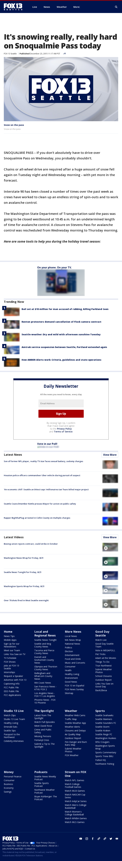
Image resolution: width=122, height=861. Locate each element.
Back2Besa (101, 690)
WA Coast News (42, 682)
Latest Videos (14, 537)
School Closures (103, 676)
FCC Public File (11, 687)
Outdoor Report (103, 679)
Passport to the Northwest (12, 736)
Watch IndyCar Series (76, 801)
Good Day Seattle (102, 633)
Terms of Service (63, 431)
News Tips (9, 636)
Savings (8, 791)
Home (8, 631)
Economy (9, 787)
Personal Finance (12, 776)
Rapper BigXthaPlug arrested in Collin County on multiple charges (37, 517)
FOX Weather (71, 755)
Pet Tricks (100, 654)
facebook (92, 838)
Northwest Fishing (104, 763)
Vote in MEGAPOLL (105, 650)
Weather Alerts (72, 726)
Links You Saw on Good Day (104, 685)
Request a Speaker (13, 676)
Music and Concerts (75, 662)
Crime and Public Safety (42, 731)
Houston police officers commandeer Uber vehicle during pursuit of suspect (42, 475)
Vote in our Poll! (47, 444)
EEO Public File (11, 691)
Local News (71, 636)
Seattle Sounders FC (105, 722)
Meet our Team (12, 650)
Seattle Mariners (103, 719)
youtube (80, 838)
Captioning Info (12, 683)
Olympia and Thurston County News (45, 668)
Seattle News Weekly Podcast (45, 778)
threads (104, 838)
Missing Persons (42, 736)
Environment (71, 677)
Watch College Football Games (73, 785)
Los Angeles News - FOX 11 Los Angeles (44, 694)
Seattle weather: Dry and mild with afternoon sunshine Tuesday (61, 334)
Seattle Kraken (102, 730)
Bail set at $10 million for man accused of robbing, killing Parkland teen (65, 309)
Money (9, 772)
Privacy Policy (64, 428)
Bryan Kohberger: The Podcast (45, 798)
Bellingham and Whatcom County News (43, 676)
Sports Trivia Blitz (104, 756)
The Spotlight (44, 711)
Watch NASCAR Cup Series (75, 796)
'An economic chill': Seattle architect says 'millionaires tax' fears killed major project (46, 489)
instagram (86, 838)
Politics (68, 647)
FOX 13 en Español (74, 685)
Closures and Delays (75, 730)
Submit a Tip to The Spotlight (44, 745)
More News (73, 631)
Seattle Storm (102, 726)
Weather (71, 711)
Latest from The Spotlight (42, 717)
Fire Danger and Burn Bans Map (76, 743)
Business (8, 784)
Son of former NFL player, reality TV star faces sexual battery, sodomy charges (43, 461)
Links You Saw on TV (14, 654)
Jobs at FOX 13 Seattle (11, 667)
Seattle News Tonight (45, 639)
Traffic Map (71, 719)
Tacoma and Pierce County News (44, 652)
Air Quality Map (73, 734)
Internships (9, 672)
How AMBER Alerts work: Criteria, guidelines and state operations (61, 359)
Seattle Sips (10, 730)
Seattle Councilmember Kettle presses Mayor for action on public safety (40, 503)
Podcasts (40, 772)
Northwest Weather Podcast (44, 791)
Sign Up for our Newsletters (11, 645)
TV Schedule (10, 657)
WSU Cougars (102, 741)
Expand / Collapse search (116, 7)
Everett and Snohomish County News (44, 659)
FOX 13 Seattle (10, 53)
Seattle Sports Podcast (41, 784)
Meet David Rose (43, 725)
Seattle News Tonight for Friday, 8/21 (22, 572)
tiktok (98, 838)
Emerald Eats (10, 726)
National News (72, 643)
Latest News (13, 454)
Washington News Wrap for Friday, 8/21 (24, 557)
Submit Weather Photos (103, 671)
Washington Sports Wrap (105, 747)
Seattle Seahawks (104, 715)
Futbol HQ (100, 759)
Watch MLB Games (75, 790)
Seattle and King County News (42, 645)
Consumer (70, 666)
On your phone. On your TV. (54, 267)
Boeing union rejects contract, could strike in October (31, 543)
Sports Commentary (105, 752)
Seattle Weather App (75, 722)
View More (110, 454)
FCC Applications (12, 695)
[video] (110, 547)
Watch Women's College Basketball (74, 813)
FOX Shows (10, 661)
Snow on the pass (14, 124)
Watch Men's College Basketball (75, 806)
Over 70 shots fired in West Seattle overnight (26, 600)
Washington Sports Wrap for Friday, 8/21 (24, 586)
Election (69, 651)
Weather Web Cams (75, 715)
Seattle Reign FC (103, 734)
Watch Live (101, 639)
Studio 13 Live (14, 711)
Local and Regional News (45, 633)
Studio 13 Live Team (14, 719)
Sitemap (69, 693)
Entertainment (72, 655)
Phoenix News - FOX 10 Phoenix (44, 701)
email (116, 838)
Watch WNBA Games (76, 818)
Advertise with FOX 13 (15, 679)
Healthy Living (72, 674)
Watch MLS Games (75, 822)
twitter (110, 838)
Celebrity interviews (14, 740)
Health (68, 670)
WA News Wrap (73, 639)
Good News (71, 681)
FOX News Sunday (74, 689)
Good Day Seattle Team (104, 645)
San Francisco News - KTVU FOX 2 (45, 688)
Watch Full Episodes (44, 721)
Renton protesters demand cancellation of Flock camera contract (61, 321)
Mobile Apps (10, 639)
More (76, 6)
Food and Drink (73, 658)
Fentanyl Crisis (41, 740)
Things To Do (102, 661)
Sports (100, 711)
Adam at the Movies (105, 657)
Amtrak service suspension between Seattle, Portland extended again (64, 347)
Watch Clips (10, 715)
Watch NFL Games (74, 780)
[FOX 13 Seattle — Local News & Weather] (14, 7)
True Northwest (103, 665)
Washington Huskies (105, 738)
